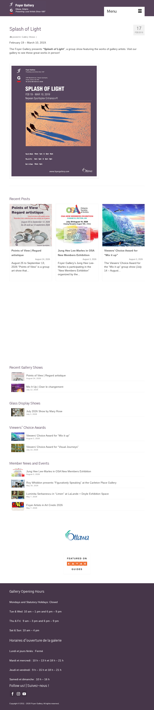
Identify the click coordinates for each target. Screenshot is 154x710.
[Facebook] (12, 693)
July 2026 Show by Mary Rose (44, 411)
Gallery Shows (28, 37)
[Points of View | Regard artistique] (31, 225)
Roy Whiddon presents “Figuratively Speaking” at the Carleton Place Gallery (71, 482)
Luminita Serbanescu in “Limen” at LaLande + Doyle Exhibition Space (67, 493)
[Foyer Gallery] (77, 8)
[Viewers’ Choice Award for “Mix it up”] (123, 225)
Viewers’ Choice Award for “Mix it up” (48, 435)
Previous (12, 242)
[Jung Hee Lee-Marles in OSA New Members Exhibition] (77, 225)
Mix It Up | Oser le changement (44, 386)
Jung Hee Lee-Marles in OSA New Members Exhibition (58, 471)
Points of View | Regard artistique (46, 375)
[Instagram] (18, 693)
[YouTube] (24, 693)
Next (141, 242)
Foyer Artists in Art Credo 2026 (44, 505)
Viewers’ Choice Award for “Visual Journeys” (52, 446)
